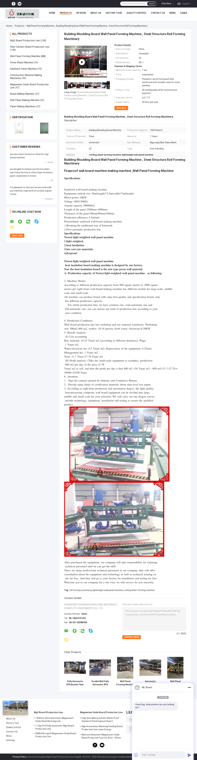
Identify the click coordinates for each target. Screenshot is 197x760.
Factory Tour (114, 13)
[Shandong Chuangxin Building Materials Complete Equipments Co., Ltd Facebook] (13, 4)
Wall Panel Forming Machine (40, 26)
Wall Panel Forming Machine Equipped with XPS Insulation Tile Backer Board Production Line (175, 683)
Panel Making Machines (22, 106)
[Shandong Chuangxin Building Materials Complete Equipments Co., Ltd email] (14, 222)
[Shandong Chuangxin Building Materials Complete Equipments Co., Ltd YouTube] (19, 4)
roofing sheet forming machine (139, 590)
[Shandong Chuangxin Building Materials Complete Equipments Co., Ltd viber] (14, 228)
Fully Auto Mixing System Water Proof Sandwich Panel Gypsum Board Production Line (100, 720)
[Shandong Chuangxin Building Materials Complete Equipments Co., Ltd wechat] (30, 222)
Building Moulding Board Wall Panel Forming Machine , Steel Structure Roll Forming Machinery (86, 95)
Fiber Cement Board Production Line (29, 46)
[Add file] (136, 755)
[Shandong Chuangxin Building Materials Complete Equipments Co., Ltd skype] (38, 222)
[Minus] (189, 687)
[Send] (189, 755)
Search (152, 4)
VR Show (81, 13)
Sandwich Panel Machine (23, 68)
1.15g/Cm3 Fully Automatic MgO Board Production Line (54, 727)
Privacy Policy (19, 757)
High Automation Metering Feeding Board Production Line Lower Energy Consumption (102, 728)
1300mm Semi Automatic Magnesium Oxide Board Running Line (54, 719)
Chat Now (166, 3)
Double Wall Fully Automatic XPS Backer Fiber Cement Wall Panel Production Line (100, 683)
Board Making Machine (22, 93)
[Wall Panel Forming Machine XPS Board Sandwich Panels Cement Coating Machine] (125, 668)
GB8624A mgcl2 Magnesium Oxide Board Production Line (55, 735)
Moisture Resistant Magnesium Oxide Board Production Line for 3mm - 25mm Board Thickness (101, 736)
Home (52, 13)
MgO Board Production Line (25, 40)
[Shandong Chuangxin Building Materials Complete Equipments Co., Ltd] (22, 13)
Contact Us (158, 13)
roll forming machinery (80, 590)
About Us (95, 13)
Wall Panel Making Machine (24, 100)
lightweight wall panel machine (107, 590)
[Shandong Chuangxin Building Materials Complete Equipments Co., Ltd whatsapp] (22, 222)
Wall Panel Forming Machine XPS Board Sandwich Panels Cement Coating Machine (125, 683)
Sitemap (10, 740)
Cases (183, 13)
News (172, 13)
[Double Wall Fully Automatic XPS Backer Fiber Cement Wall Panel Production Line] (100, 668)
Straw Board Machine (21, 62)
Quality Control (136, 13)
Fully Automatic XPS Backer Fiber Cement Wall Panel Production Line (75, 683)
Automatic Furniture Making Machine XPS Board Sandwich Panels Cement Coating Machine (150, 683)
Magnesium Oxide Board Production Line (101, 712)
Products (66, 13)
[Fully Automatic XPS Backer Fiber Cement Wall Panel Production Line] (75, 668)
